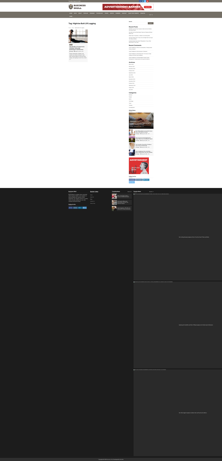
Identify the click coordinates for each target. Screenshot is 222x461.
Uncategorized (132, 107)
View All (129, 191)
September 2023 (132, 85)
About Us (92, 197)
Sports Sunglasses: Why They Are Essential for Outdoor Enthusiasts (123, 208)
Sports (112, 13)
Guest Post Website (133, 13)
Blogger (71, 51)
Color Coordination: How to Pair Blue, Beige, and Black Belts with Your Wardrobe (144, 152)
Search (130, 21)
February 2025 (132, 66)
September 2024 (132, 72)
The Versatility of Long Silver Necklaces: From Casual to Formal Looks (144, 145)
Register (142, 13)
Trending (92, 13)
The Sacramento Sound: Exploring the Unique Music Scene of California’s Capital (144, 138)
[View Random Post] (150, 15)
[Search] (152, 15)
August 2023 (131, 87)
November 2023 (132, 81)
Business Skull (110, 459)
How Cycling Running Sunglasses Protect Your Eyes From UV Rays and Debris (194, 237)
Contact (124, 13)
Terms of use (92, 203)
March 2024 (131, 76)
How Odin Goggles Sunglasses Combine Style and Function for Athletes (193, 412)
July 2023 (131, 89)
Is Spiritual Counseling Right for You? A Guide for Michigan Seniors (140, 123)
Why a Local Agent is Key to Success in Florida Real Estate (123, 196)
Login (70, 16)
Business (118, 13)
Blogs (91, 199)
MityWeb (122, 459)
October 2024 (131, 70)
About (80, 13)
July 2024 (131, 74)
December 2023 (132, 79)
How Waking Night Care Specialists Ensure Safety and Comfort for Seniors (144, 131)
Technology (99, 13)
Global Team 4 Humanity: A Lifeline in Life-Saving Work (139, 35)
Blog (75, 13)
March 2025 (131, 64)
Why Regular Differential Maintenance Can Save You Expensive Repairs (122, 202)
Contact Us (92, 201)
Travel (106, 13)
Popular (85, 13)
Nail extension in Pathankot (142, 51)
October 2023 (131, 83)
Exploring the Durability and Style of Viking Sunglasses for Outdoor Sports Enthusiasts (196, 324)
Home (70, 13)
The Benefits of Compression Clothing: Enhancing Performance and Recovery (76, 48)
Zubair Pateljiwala (132, 47)
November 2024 (132, 68)
